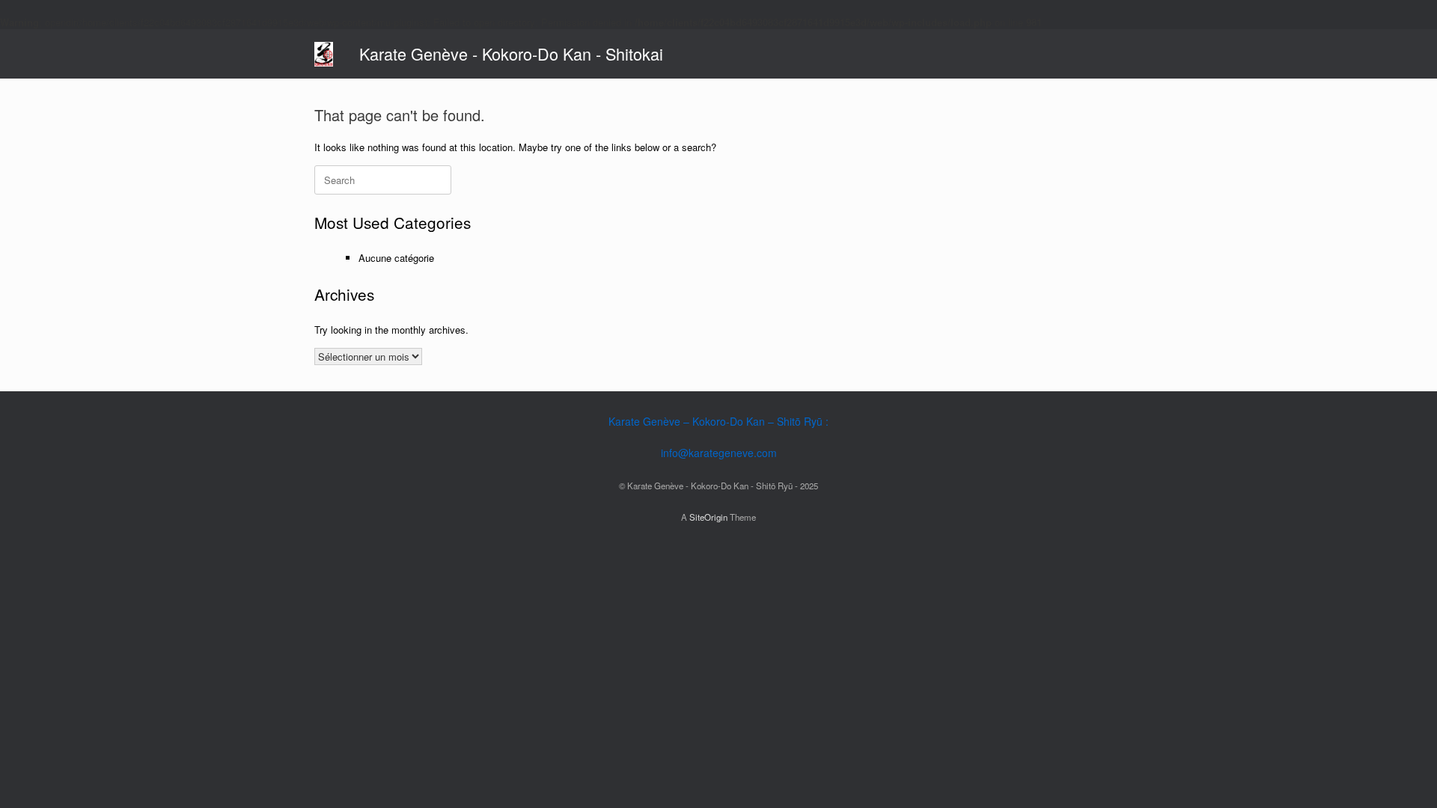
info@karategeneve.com (719, 452)
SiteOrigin (708, 517)
